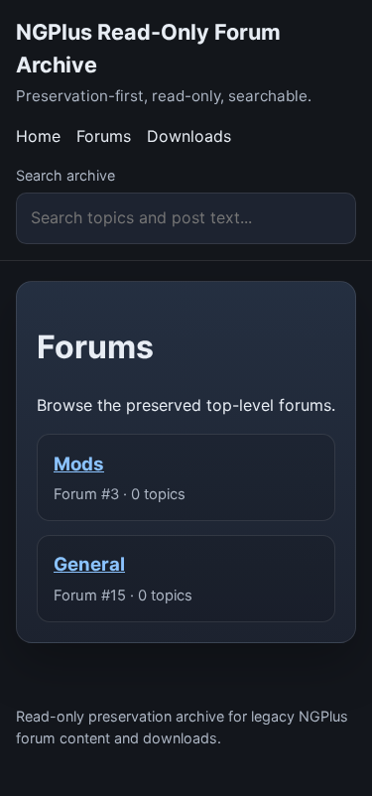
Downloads (189, 136)
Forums (103, 136)
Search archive (65, 175)
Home (38, 136)
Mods (79, 464)
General (89, 564)
